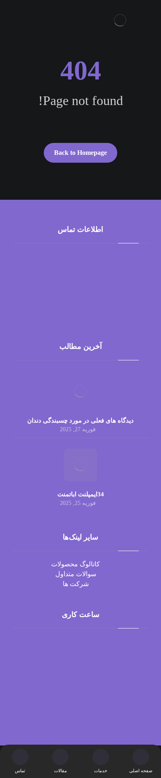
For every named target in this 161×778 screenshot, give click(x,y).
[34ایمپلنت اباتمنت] (80, 465)
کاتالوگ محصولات (75, 564)
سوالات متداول (75, 573)
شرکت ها (76, 583)
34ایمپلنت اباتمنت (80, 494)
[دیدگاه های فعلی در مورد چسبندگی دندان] (80, 391)
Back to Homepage (80, 152)
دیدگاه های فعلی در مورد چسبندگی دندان (80, 420)
